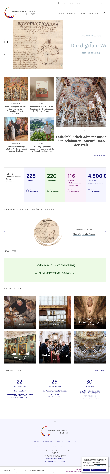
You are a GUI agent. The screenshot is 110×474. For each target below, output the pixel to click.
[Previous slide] (7, 44)
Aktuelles (64, 3)
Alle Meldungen (98, 155)
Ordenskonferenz (94, 3)
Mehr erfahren (101, 469)
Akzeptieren (87, 469)
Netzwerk (78, 3)
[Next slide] (102, 44)
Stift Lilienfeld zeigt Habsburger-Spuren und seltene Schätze (16, 149)
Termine (85, 3)
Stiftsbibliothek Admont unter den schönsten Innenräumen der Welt (81, 141)
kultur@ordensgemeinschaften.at (55, 458)
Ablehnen (94, 469)
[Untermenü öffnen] (77, 13)
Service (71, 3)
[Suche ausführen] (52, 470)
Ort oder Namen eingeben (34, 470)
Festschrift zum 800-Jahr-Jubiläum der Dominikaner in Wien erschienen (42, 109)
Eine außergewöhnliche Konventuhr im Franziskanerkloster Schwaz (15, 110)
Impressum (62, 461)
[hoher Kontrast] (58, 3)
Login (104, 3)
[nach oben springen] (55, 422)
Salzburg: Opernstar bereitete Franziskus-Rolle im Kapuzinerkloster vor (42, 149)
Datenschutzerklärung (100, 465)
